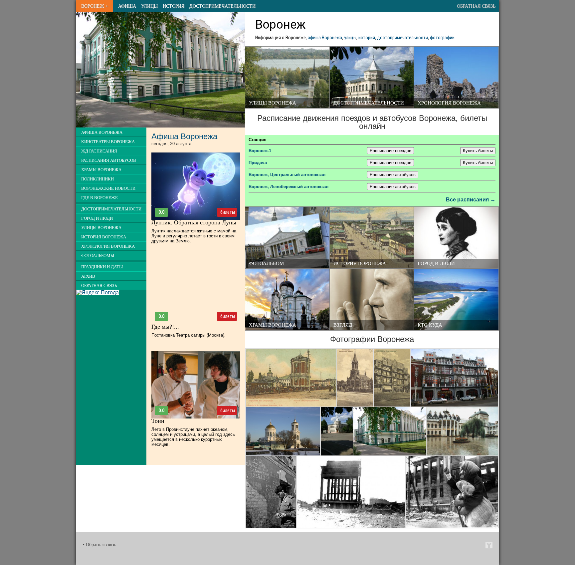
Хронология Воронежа (449, 103)
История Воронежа (359, 263)
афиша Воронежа (325, 38)
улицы (350, 38)
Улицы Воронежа (272, 103)
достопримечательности (402, 38)
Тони (157, 421)
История (173, 6)
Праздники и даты (102, 267)
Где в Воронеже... (101, 197)
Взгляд (342, 325)
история (366, 38)
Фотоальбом (266, 263)
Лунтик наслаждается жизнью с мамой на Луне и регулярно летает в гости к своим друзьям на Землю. (193, 235)
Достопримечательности (222, 6)
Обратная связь (476, 6)
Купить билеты (478, 150)
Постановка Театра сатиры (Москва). (188, 335)
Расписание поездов (390, 150)
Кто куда (430, 325)
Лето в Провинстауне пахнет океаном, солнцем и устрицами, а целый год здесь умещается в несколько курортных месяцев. (193, 437)
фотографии (442, 38)
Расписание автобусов (393, 174)
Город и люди (436, 263)
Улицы (149, 6)
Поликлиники (97, 179)
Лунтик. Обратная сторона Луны (193, 222)
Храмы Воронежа (272, 325)
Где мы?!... (165, 326)
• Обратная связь (99, 544)
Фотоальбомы (97, 255)
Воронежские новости (108, 188)
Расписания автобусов (108, 160)
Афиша (127, 6)
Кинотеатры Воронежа (108, 142)
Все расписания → (470, 199)
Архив (88, 276)
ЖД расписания (99, 151)
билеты (227, 212)
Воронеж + (94, 6)
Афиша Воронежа (101, 132)
